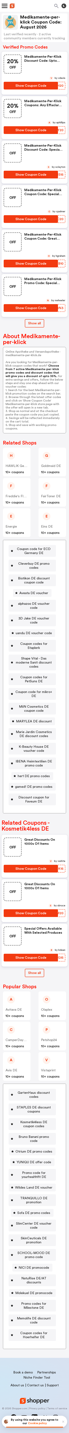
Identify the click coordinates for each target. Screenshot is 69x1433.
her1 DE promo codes (34, 776)
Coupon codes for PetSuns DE (33, 679)
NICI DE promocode (34, 1267)
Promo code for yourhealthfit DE (34, 1174)
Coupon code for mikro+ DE (33, 694)
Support (53, 1385)
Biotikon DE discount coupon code (34, 580)
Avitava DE (14, 1009)
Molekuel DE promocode (33, 1293)
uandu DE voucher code (34, 633)
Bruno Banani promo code (34, 1138)
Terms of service (57, 1408)
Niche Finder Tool (36, 1377)
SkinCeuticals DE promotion (34, 1240)
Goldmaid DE (51, 465)
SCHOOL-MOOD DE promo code (33, 1255)
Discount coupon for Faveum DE (33, 799)
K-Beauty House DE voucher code (34, 748)
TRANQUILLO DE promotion (33, 1200)
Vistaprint (48, 1070)
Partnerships (46, 1372)
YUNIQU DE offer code (34, 1162)
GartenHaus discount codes (34, 1094)
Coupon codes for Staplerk (33, 645)
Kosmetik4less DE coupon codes (33, 1124)
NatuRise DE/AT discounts (33, 1280)
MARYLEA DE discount (34, 721)
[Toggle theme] (63, 5)
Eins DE (47, 526)
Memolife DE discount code (34, 1320)
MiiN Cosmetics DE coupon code (34, 708)
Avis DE (11, 1070)
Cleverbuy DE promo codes (33, 565)
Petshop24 (49, 1040)
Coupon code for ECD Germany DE (34, 551)
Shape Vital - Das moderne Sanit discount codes (34, 662)
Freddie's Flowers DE (22, 496)
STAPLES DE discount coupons (34, 1109)
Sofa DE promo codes (33, 1213)
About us (17, 1385)
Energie (11, 526)
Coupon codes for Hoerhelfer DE (33, 1335)
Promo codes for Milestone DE (33, 1305)
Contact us (35, 1385)
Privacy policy (37, 1408)
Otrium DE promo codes (33, 1151)
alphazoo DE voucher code (34, 605)
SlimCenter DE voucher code (34, 1225)
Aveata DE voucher (33, 593)
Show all (34, 323)
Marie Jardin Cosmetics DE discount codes (34, 734)
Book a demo (23, 1372)
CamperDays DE (18, 1040)
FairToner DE (51, 496)
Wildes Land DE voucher (33, 1187)
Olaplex (46, 1009)
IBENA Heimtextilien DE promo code (34, 763)
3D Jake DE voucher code (33, 620)
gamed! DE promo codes (33, 786)
